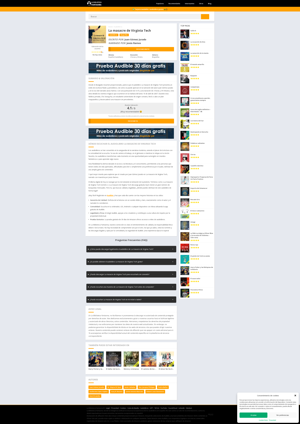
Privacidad (272, 420)
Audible (110, 195)
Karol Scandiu (95, 396)
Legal (108, 408)
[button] (295, 395)
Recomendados (174, 3)
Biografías (124, 35)
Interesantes (189, 3)
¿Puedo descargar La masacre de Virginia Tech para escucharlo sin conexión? (120, 274)
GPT (151, 408)
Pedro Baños (163, 387)
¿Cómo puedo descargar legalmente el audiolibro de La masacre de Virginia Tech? (122, 249)
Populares (160, 3)
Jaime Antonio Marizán (134, 391)
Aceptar (254, 415)
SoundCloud (172, 408)
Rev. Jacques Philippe (147, 387)
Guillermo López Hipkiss (99, 391)
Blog (209, 3)
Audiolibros (118, 27)
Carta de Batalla (133, 408)
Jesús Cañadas (130, 387)
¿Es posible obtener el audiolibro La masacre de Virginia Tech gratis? (116, 262)
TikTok (156, 408)
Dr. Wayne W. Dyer (114, 387)
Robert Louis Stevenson (155, 391)
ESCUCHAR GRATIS (142, 49)
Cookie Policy (263, 420)
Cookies (123, 408)
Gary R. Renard (116, 391)
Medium (189, 408)
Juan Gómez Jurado (97, 387)
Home (110, 27)
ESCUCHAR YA (133, 121)
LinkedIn (182, 408)
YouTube (164, 408)
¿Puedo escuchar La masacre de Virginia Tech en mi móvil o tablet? (116, 299)
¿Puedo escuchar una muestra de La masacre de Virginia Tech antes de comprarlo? (122, 287)
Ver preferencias (282, 415)
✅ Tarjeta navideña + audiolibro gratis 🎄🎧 (150, 9)
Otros (201, 3)
